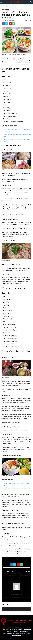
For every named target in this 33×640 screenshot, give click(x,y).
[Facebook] (3, 23)
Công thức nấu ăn (9, 6)
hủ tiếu (9, 264)
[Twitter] (6, 23)
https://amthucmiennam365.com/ (21, 633)
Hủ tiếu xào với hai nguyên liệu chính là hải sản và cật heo (9, 575)
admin (4, 20)
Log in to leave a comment (16, 609)
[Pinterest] (10, 23)
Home (3, 6)
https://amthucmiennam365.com (16, 594)
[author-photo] (16, 590)
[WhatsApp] (13, 23)
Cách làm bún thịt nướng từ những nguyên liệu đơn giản (23, 575)
